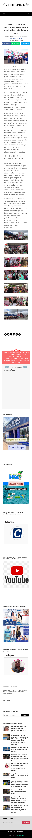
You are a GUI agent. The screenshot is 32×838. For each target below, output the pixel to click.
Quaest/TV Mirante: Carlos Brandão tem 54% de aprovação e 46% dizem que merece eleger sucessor (20, 783)
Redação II (10, 36)
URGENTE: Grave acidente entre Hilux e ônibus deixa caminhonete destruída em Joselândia (19, 757)
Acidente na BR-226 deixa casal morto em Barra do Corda (19, 791)
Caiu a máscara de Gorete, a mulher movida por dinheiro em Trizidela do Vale (19, 729)
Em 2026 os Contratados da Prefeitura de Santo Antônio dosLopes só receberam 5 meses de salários (19, 767)
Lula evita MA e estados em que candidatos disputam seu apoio (19, 749)
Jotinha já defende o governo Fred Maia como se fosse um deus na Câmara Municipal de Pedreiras (19, 799)
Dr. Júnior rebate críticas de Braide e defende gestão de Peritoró (20, 775)
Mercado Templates (19, 835)
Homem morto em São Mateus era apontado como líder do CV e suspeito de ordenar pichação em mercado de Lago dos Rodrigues (19, 740)
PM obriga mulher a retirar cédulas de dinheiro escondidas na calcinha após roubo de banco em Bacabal (19, 809)
